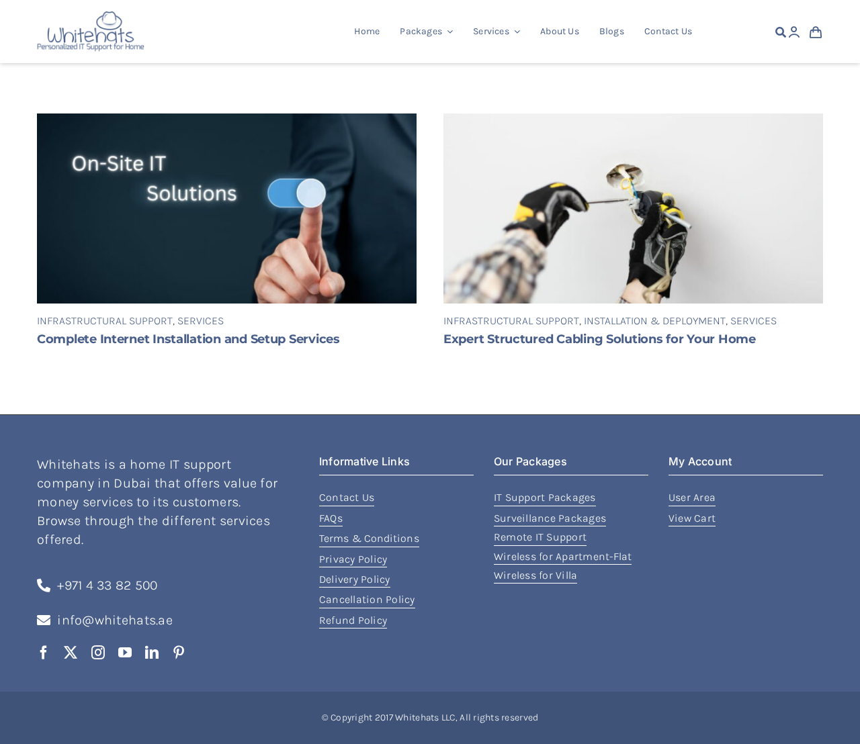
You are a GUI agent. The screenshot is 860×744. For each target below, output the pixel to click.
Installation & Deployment (655, 320)
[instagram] (98, 652)
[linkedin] (152, 652)
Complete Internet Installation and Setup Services (188, 339)
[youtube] (125, 652)
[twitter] (70, 652)
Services (200, 320)
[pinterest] (178, 652)
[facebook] (43, 652)
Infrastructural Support (105, 320)
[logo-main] (90, 17)
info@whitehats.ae (115, 620)
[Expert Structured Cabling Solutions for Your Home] (633, 121)
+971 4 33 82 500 (107, 585)
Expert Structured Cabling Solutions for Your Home (599, 339)
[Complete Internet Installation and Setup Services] (227, 121)
